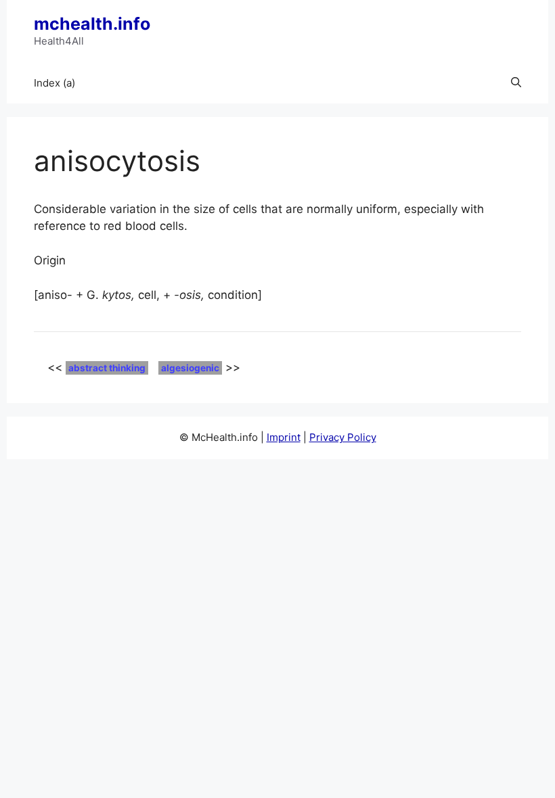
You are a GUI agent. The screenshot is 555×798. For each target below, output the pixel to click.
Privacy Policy (342, 437)
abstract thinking (107, 367)
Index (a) (54, 82)
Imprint (284, 437)
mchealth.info (92, 24)
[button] (516, 83)
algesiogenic (190, 367)
